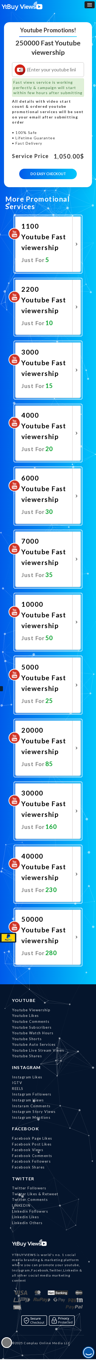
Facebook (25, 1128)
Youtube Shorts (27, 1039)
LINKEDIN (21, 1205)
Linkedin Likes (25, 1217)
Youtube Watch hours (33, 1033)
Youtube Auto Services (34, 1044)
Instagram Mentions (31, 1117)
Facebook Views (27, 1150)
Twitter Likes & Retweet (35, 1194)
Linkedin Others (27, 1223)
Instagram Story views (34, 1111)
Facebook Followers (31, 1161)
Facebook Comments (32, 1156)
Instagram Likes (27, 1077)
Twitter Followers (29, 1188)
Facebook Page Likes (32, 1138)
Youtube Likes (25, 1015)
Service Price (30, 156)
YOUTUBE (24, 1000)
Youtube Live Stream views (38, 1050)
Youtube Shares (27, 1056)
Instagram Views (28, 1100)
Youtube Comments (30, 1021)
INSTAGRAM (26, 1067)
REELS (17, 1088)
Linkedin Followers (30, 1211)
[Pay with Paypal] (8, 938)
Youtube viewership (31, 1010)
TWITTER (23, 1178)
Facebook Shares (28, 1167)
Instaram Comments (31, 1106)
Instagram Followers (31, 1094)
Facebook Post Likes (32, 1144)
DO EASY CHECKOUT (48, 174)
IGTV (17, 1083)
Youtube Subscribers (32, 1027)
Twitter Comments (30, 1199)
